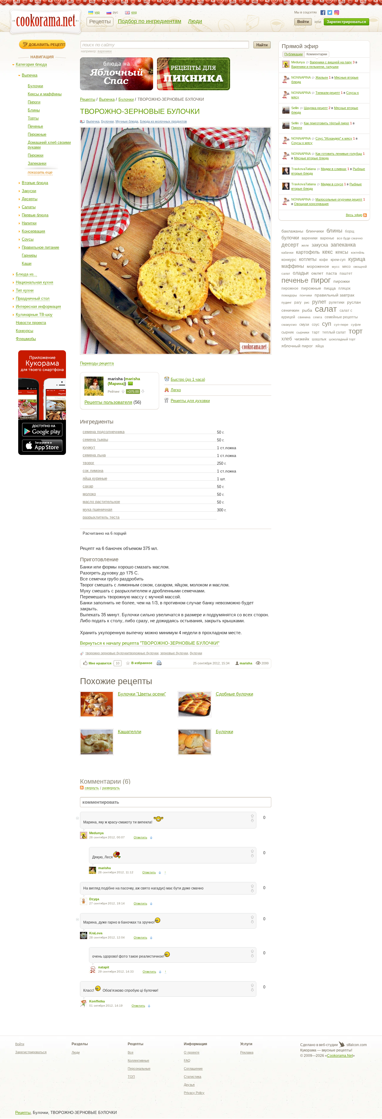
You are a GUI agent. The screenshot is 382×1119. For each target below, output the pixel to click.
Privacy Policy (194, 1092)
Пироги (34, 102)
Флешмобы (26, 339)
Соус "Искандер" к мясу (333, 138)
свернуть (92, 788)
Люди (195, 21)
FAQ (187, 1060)
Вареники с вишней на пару (331, 62)
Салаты (29, 207)
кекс (327, 252)
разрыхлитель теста (101, 517)
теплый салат (334, 332)
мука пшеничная (97, 509)
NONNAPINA (300, 77)
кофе (323, 260)
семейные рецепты (341, 317)
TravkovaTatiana (303, 169)
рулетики (336, 302)
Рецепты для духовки (190, 400)
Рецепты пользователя (108, 402)
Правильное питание (40, 247)
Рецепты (100, 22)
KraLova (95, 933)
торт (356, 331)
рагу (297, 302)
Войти (303, 21)
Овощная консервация (311, 204)
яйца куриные (95, 478)
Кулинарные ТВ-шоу (34, 314)
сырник (287, 332)
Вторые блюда (35, 183)
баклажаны (292, 231)
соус (315, 324)
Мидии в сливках (333, 169)
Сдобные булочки (234, 693)
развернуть (111, 788)
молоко (89, 494)
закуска (320, 244)
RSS (365, 215)
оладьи (301, 273)
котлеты (308, 259)
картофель (308, 252)
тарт (316, 332)
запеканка (343, 245)
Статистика (192, 1076)
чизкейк (302, 339)
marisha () (124, 381)
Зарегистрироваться (346, 21)
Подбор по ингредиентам (149, 21)
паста (331, 273)
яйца (319, 346)
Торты (33, 118)
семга (317, 317)
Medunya (298, 62)
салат (326, 309)
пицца (330, 288)
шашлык (319, 339)
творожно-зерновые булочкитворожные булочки (121, 653)
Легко (176, 390)
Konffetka (97, 1001)
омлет (317, 273)
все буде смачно (350, 238)
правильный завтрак (334, 295)
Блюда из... (26, 274)
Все (130, 1052)
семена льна (94, 455)
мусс (336, 266)
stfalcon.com (356, 1045)
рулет (319, 302)
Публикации (293, 54)
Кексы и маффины (44, 94)
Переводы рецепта (97, 363)
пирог (321, 280)
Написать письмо (130, 383)
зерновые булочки (174, 653)
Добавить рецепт (47, 44)
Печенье (35, 126)
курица (356, 259)
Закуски (29, 191)
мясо (346, 267)
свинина (304, 317)
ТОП (131, 1076)
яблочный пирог (297, 345)
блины (334, 231)
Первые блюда (35, 215)
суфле (356, 324)
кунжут (89, 447)
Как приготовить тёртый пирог (326, 123)
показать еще (40, 172)
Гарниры (29, 255)
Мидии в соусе (332, 184)
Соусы (27, 239)
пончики (306, 295)
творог (88, 463)
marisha (246, 663)
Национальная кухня (34, 282)
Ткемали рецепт (327, 92)
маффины (292, 266)
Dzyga (94, 899)
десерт (290, 245)
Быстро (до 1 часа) (188, 379)
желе (305, 245)
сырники (302, 332)
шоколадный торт (342, 339)
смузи (304, 324)
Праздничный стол (33, 298)
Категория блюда (31, 64)
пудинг (286, 302)
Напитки (29, 223)
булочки (290, 237)
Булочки (35, 86)
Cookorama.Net (340, 1056)
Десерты (29, 199)
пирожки (341, 281)
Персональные (139, 1068)
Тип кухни (24, 290)
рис (306, 302)
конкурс (288, 259)
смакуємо (289, 324)
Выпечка (29, 75)
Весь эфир (354, 215)
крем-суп (338, 260)
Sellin (295, 108)
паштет (346, 273)
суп (326, 323)
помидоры (289, 295)
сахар (88, 486)
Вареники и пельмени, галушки (314, 66)
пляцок (344, 288)
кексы (341, 252)
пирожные (311, 288)
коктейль (357, 252)
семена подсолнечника (103, 431)
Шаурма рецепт (316, 108)
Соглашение (193, 1068)
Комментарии (316, 54)
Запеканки (37, 163)
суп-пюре (341, 324)
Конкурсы (24, 330)
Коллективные (138, 1060)
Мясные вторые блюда (311, 158)
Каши (26, 263)
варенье (327, 238)
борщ (349, 231)
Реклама (246, 1052)
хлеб (286, 338)
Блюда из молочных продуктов (163, 121)
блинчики (315, 231)
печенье (294, 280)
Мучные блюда (126, 121)
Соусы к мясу (301, 143)
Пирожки (35, 155)
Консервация (33, 231)
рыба (307, 310)
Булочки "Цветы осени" (142, 693)
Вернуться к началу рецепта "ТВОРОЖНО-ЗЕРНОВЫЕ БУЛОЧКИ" (149, 643)
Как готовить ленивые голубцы (338, 153)
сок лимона (93, 470)
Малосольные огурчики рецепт (338, 199)
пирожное (289, 288)
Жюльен (321, 77)
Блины (34, 110)
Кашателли (129, 731)
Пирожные (37, 134)
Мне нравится (100, 663)
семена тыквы (95, 439)
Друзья (189, 1084)
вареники (310, 238)
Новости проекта (31, 322)
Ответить (140, 837)
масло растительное (101, 501)
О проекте (191, 1052)
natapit (103, 967)
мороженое (318, 266)
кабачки (287, 252)
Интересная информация (38, 306)
